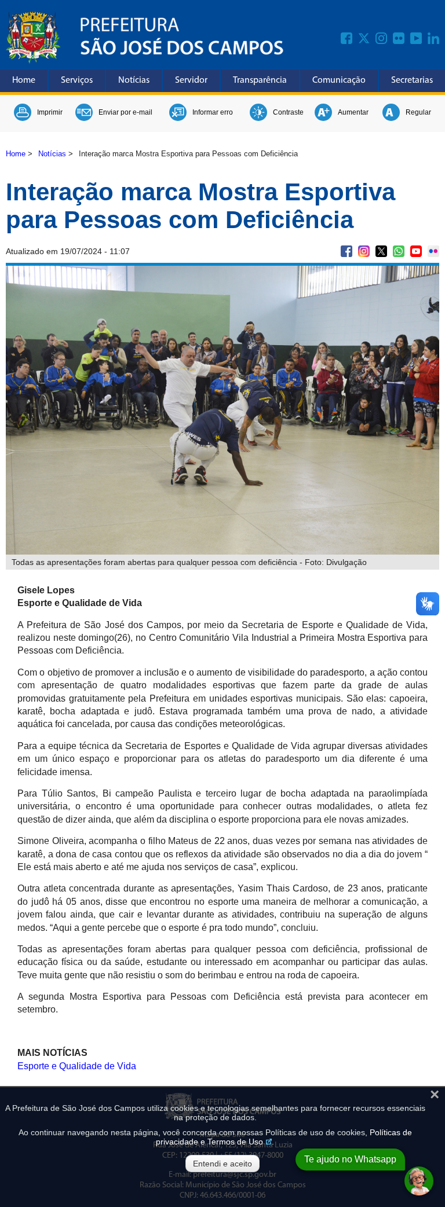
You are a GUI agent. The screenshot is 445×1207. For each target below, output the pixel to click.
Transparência (260, 80)
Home (23, 80)
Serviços (77, 80)
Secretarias (412, 80)
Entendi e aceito (222, 1163)
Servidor (191, 80)
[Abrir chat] (418, 1180)
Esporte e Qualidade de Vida (76, 1066)
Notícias (133, 80)
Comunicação (339, 80)
